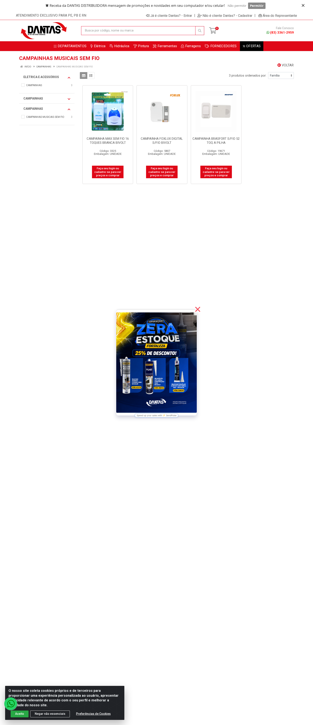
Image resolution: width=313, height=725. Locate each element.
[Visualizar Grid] (83, 75)
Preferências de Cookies (93, 713)
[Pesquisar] (199, 30)
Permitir (257, 5)
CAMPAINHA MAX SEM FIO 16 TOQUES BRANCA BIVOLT (108, 141)
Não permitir (237, 5)
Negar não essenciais (50, 713)
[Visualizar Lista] (91, 75)
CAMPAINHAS (33, 98)
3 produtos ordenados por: (247, 75)
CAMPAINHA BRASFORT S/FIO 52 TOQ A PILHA (216, 141)
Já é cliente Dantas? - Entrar (171, 15)
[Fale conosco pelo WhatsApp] (10, 703)
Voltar (287, 65)
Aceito (19, 713)
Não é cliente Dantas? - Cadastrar (227, 15)
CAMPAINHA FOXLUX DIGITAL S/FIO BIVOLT (162, 141)
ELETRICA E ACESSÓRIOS (41, 77)
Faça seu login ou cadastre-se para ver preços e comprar (107, 172)
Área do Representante (280, 15)
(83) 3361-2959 (282, 32)
